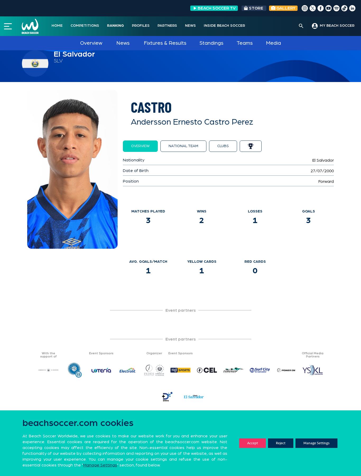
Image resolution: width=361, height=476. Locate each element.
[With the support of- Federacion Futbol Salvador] (74, 370)
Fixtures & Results (165, 43)
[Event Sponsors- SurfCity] (259, 370)
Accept (252, 443)
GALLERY (285, 8)
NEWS (190, 26)
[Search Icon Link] (301, 26)
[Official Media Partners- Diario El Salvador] (193, 396)
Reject (280, 443)
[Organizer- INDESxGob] (154, 370)
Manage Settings (316, 443)
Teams (245, 43)
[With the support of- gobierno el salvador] (48, 370)
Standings (211, 43)
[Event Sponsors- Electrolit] (127, 370)
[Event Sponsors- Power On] (286, 370)
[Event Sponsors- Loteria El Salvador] (101, 370)
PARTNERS (167, 26)
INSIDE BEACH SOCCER (224, 26)
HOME (57, 26)
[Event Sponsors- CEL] (206, 370)
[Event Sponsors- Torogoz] (233, 370)
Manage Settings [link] (100, 465)
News (122, 43)
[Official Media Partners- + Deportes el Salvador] (167, 396)
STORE (256, 8)
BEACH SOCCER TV (217, 8)
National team (183, 146)
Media (273, 43)
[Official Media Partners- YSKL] (312, 370)
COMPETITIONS (85, 26)
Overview (91, 43)
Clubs (223, 146)
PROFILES (141, 26)
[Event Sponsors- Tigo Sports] (180, 370)
